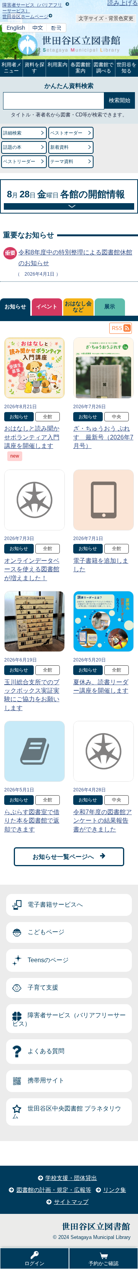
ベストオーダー (66, 133)
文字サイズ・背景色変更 (106, 18)
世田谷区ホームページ (25, 16)
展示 (109, 307)
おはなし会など (78, 307)
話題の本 (12, 147)
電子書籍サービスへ (55, 904)
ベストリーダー (19, 161)
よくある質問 (46, 1051)
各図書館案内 (80, 68)
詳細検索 (12, 133)
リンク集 (114, 1190)
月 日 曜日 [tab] (66, 194)
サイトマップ (71, 1201)
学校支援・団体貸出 (71, 1178)
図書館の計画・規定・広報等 (53, 1190)
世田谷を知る (126, 68)
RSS (117, 328)
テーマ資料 (61, 161)
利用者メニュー (11, 68)
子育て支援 (43, 987)
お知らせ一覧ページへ (63, 856)
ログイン (34, 1263)
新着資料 (59, 147)
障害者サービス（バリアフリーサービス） (69, 1019)
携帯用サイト (46, 1080)
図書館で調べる (103, 68)
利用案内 (57, 64)
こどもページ (46, 932)
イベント (47, 307)
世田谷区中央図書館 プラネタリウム (66, 1112)
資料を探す (34, 68)
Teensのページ (48, 960)
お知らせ (15, 307)
